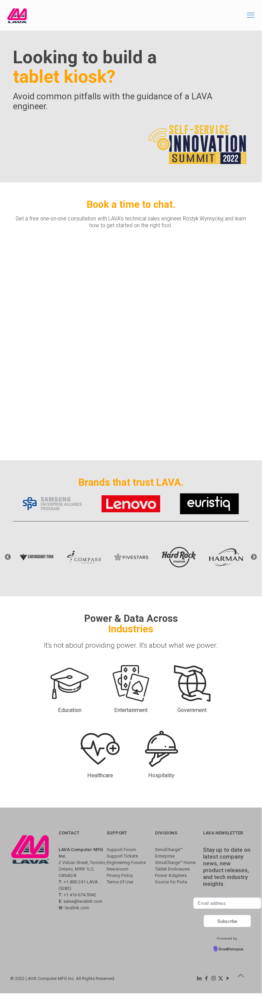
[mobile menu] (251, 15)
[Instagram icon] (213, 978)
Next (253, 557)
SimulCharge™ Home (175, 862)
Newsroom (117, 869)
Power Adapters (171, 875)
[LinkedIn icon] (199, 978)
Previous (7, 557)
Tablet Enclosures (172, 869)
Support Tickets (122, 856)
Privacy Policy (120, 875)
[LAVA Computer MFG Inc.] (17, 15)
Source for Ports (171, 881)
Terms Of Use (120, 881)
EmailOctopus (231, 949)
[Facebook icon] (206, 978)
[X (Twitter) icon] (220, 978)
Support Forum (121, 849)
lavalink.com (77, 907)
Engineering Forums (126, 862)
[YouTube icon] (227, 978)
